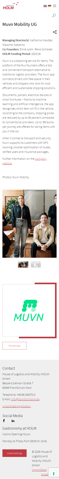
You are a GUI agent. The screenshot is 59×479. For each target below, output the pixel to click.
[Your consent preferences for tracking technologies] (54, 474)
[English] (45, 6)
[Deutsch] (49, 6)
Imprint (36, 470)
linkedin (13, 420)
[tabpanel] (29, 224)
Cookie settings (14, 453)
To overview (15, 345)
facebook (3, 420)
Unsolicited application (16, 406)
